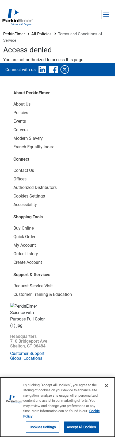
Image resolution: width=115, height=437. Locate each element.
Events (19, 121)
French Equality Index (33, 146)
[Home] (17, 17)
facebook (53, 69)
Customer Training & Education (42, 294)
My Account (24, 245)
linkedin (42, 69)
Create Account (27, 262)
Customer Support (27, 353)
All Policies (41, 34)
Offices (19, 178)
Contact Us (23, 170)
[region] (57, 407)
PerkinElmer (14, 34)
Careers (20, 129)
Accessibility (25, 204)
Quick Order (24, 236)
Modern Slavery (28, 138)
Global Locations (26, 358)
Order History (25, 253)
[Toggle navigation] (106, 14)
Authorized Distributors (35, 187)
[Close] (106, 386)
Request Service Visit (33, 285)
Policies (20, 112)
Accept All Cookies (81, 427)
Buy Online (23, 228)
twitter (64, 69)
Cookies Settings (43, 427)
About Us (21, 104)
